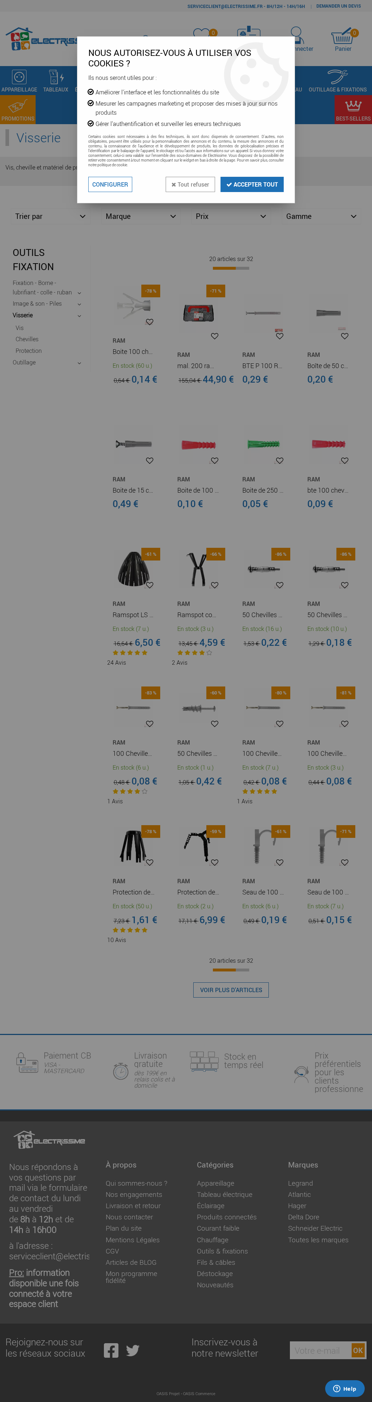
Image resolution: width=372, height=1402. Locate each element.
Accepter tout (255, 184)
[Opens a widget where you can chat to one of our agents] (345, 1389)
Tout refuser (192, 184)
